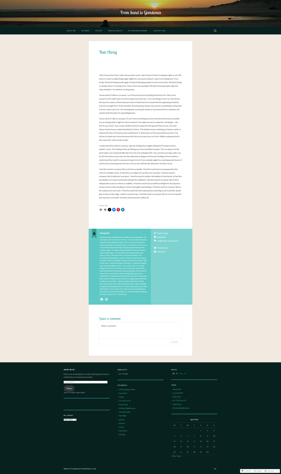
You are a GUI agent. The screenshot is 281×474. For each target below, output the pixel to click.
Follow (69, 388)
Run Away (108, 52)
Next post (161, 252)
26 (181, 452)
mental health (124, 412)
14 (194, 441)
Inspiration (177, 404)
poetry (122, 419)
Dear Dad (123, 393)
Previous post (162, 248)
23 (207, 447)
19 (181, 447)
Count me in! (69, 370)
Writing (122, 434)
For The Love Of (179, 400)
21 (194, 447)
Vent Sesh (123, 431)
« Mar (173, 456)
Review (122, 423)
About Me (71, 31)
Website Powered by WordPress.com (80, 469)
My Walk (85, 31)
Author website (106, 299)
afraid (159, 241)
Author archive (102, 299)
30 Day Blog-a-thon (127, 389)
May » (179, 456)
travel (121, 427)
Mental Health (115, 31)
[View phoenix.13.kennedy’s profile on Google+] (185, 373)
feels (165, 241)
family (121, 397)
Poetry (98, 31)
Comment (174, 342)
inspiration (161, 237)
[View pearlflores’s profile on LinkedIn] (181, 373)
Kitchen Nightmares (137, 31)
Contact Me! (159, 31)
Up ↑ (215, 469)
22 (201, 447)
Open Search (215, 30)
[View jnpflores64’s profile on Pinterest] (177, 373)
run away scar (172, 241)
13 (188, 441)
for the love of (125, 401)
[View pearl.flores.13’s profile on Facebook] (174, 373)
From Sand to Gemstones (140, 12)
